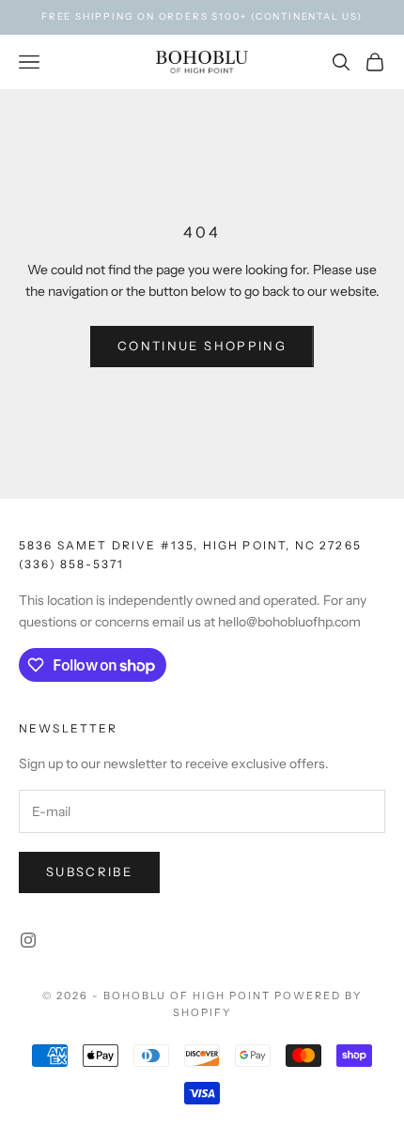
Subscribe (89, 871)
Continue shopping (202, 345)
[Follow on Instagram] (28, 940)
